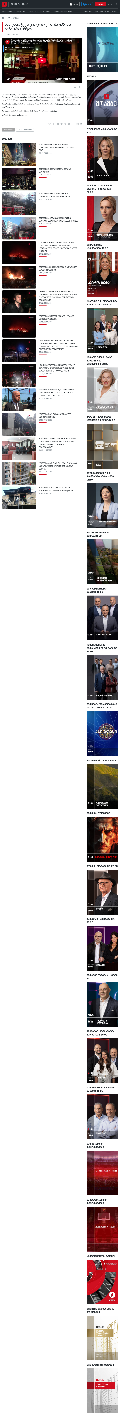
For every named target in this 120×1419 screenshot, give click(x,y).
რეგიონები (8, 130)
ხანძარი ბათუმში (25, 130)
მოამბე (16, 18)
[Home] (4, 4)
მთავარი (6, 18)
